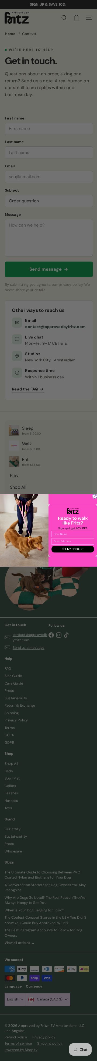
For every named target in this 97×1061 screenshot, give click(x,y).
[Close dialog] (95, 496)
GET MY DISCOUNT (73, 549)
